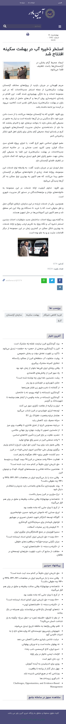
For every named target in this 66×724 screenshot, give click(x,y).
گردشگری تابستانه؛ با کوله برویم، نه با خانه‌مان (37, 392)
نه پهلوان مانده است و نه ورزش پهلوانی (40, 644)
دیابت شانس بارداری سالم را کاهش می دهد (38, 639)
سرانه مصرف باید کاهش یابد (45, 420)
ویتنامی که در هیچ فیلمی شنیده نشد (41, 673)
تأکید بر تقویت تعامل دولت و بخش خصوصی (38, 353)
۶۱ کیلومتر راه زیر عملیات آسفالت (43, 527)
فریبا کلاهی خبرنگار (52, 315)
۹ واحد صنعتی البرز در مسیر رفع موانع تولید (39, 440)
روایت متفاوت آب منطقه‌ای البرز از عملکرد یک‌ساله (35, 358)
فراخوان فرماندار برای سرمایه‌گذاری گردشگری (39, 522)
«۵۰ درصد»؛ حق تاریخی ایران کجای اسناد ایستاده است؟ (32, 536)
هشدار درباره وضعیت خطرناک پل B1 (42, 415)
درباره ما (22, 3)
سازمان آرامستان (14, 315)
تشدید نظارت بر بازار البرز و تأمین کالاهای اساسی (36, 435)
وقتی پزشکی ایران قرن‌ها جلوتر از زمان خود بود (37, 368)
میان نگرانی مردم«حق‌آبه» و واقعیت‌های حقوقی (37, 541)
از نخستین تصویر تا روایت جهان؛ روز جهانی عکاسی (35, 430)
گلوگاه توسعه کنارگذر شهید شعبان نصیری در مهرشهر (34, 517)
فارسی (60, 3)
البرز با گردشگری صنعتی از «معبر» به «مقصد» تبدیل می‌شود (31, 348)
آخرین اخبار (54, 336)
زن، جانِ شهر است (50, 659)
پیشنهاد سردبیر (52, 565)
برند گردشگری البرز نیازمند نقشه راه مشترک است (36, 343)
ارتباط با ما (31, 3)
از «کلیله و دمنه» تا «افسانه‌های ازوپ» (40, 546)
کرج (60, 320)
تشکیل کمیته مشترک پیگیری (45, 363)
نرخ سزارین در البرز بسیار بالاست (44, 494)
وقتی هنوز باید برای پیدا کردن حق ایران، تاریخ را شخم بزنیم (31, 444)
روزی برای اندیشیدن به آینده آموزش (42, 663)
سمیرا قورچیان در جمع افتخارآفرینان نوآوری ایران (36, 532)
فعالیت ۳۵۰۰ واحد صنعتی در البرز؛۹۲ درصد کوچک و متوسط (31, 459)
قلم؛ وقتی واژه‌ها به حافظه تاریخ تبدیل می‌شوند (36, 626)
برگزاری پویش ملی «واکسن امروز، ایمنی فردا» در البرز (34, 449)
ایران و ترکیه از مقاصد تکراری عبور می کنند (39, 405)
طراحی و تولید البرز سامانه (33, 719)
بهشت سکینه (32, 315)
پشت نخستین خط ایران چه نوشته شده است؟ (37, 378)
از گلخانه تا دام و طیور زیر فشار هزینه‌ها (40, 387)
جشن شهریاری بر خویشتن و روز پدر (42, 382)
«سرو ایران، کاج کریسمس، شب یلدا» (41, 649)
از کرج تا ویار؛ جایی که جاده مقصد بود (41, 507)
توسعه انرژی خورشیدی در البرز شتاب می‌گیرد (38, 410)
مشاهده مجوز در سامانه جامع (45, 697)
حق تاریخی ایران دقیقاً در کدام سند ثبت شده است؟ (35, 464)
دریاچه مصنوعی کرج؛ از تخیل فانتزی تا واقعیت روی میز (33, 425)
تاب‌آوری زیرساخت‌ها (49, 678)
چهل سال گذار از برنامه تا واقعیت (44, 668)
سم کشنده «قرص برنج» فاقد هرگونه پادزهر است (36, 454)
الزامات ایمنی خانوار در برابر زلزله (44, 654)
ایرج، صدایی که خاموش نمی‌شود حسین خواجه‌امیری (34, 512)
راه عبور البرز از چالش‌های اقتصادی (42, 373)
